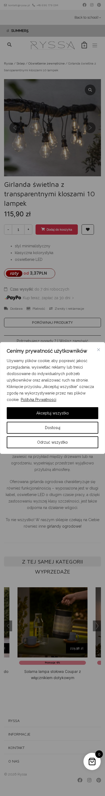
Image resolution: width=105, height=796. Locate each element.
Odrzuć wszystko (52, 442)
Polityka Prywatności (38, 399)
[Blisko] (98, 350)
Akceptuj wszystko (52, 413)
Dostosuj (52, 428)
